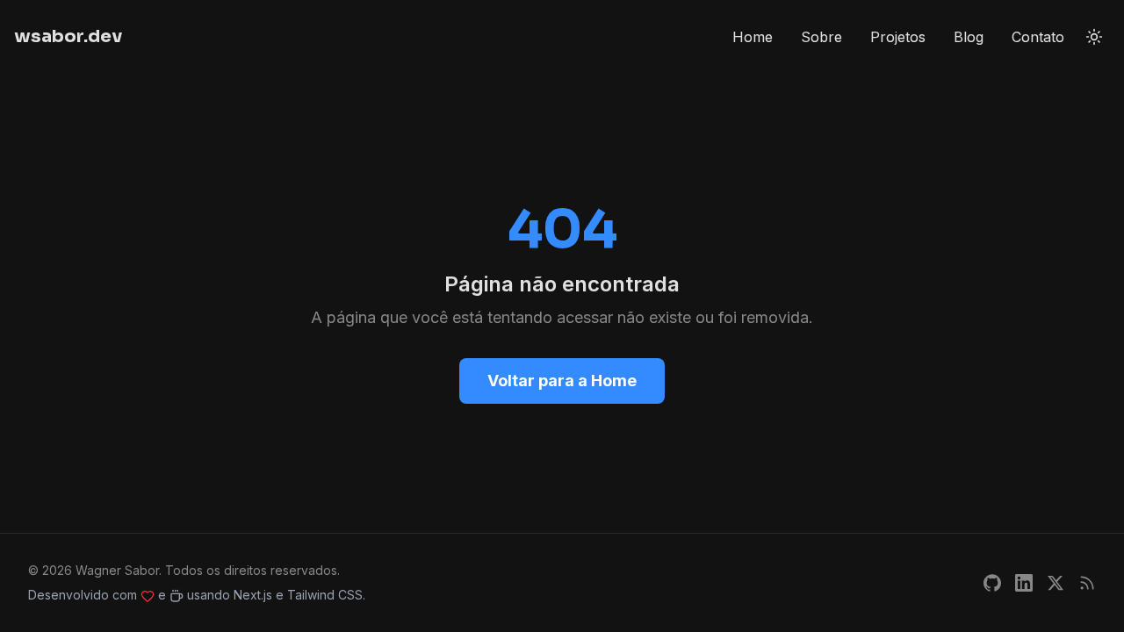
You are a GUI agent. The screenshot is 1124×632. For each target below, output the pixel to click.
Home (752, 37)
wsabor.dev (68, 36)
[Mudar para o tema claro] (1094, 37)
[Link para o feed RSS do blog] (1087, 583)
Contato (1038, 37)
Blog (969, 37)
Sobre (821, 37)
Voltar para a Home (562, 380)
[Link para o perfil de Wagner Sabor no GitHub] (992, 583)
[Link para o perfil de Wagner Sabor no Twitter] (1055, 583)
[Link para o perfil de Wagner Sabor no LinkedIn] (1024, 583)
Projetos (898, 37)
